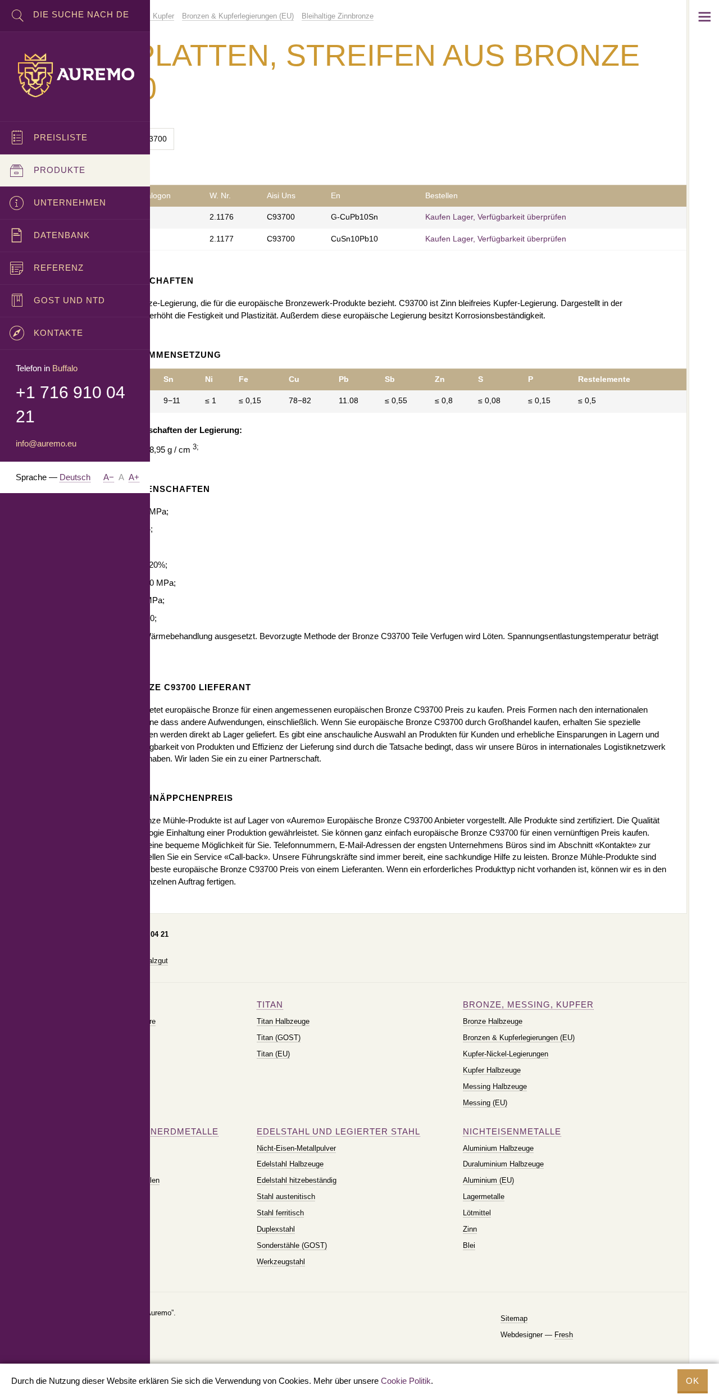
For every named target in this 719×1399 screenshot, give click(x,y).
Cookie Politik (406, 1381)
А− (108, 477)
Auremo (75, 75)
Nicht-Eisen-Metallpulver (296, 1148)
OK (692, 1381)
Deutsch (75, 477)
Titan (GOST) (279, 1037)
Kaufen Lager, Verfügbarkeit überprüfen (495, 217)
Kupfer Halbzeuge (492, 1070)
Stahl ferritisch (280, 1213)
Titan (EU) (273, 1054)
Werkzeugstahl (281, 1261)
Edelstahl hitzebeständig (296, 1180)
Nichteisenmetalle (512, 1131)
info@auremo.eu (46, 443)
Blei (469, 1245)
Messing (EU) (485, 1103)
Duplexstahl (276, 1229)
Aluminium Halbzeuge (498, 1148)
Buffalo (65, 368)
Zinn (470, 1229)
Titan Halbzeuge (283, 1021)
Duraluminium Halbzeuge (503, 1164)
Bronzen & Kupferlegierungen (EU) (519, 1037)
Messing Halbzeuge (495, 1086)
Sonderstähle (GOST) (292, 1245)
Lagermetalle (483, 1196)
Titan (270, 1004)
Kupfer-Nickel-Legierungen (505, 1054)
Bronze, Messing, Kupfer (528, 1004)
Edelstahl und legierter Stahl (338, 1131)
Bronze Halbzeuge (492, 1021)
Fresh (563, 1334)
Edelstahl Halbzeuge (290, 1164)
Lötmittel (477, 1213)
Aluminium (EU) (488, 1180)
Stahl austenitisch (286, 1196)
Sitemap (513, 1318)
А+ (134, 477)
